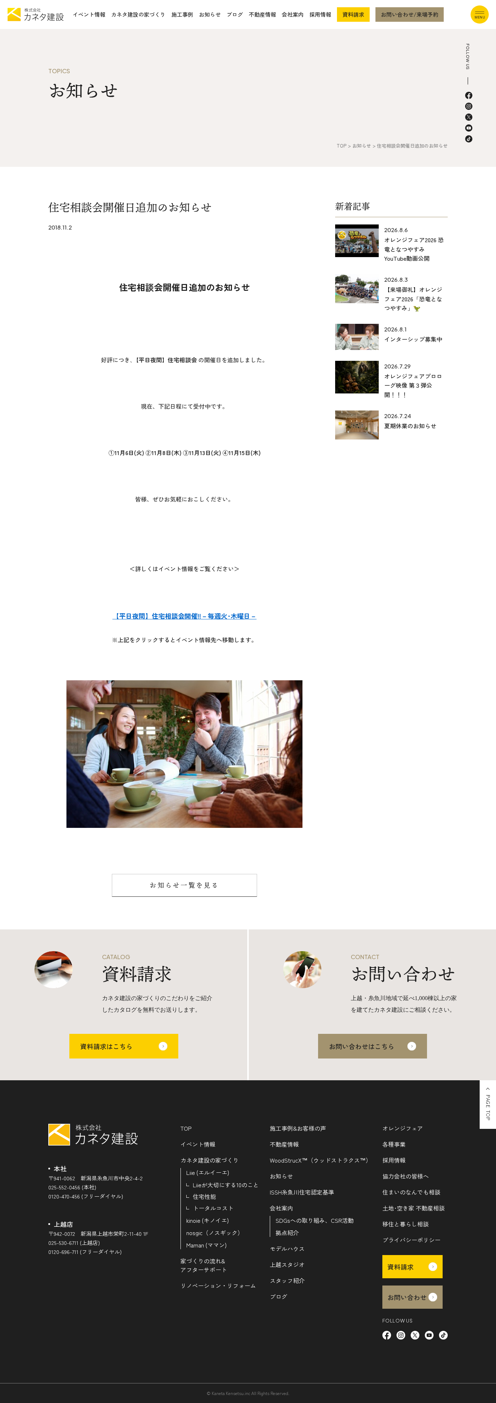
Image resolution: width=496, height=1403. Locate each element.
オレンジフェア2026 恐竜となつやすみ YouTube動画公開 (414, 249)
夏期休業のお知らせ (410, 425)
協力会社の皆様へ (405, 1176)
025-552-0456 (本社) (72, 1187)
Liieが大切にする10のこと (226, 1184)
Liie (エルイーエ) (207, 1172)
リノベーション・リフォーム (218, 1285)
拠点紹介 (287, 1232)
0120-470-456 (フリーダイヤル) (85, 1196)
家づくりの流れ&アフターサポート (203, 1265)
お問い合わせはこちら (361, 1046)
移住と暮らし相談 (405, 1224)
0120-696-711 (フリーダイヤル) (85, 1251)
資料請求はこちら (106, 1046)
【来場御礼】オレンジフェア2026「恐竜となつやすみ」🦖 (413, 298)
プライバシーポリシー (411, 1239)
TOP (186, 1128)
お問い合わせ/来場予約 (409, 14)
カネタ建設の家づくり (138, 14)
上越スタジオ (287, 1264)
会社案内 (293, 14)
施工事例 (182, 14)
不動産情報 (262, 14)
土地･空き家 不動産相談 (413, 1208)
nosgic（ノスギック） (214, 1232)
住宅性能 (204, 1196)
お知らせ (210, 14)
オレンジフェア (402, 1128)
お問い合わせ (407, 1297)
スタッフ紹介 (287, 1280)
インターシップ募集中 (413, 339)
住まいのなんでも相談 (411, 1192)
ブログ (235, 14)
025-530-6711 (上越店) (74, 1242)
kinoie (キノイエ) (207, 1220)
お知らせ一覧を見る (184, 885)
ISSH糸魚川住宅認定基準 (302, 1192)
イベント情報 (89, 14)
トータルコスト (213, 1208)
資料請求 (353, 14)
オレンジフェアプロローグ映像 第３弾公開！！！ (413, 385)
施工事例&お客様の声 (298, 1128)
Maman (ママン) (206, 1245)
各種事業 (394, 1144)
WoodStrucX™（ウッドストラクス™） (320, 1160)
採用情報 (320, 14)
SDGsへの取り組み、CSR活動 (315, 1220)
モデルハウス (287, 1248)
